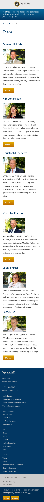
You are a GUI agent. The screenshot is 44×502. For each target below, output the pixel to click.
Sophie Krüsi (10, 267)
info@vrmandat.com (9, 391)
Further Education (9, 443)
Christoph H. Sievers (15, 153)
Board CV (6, 440)
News (4, 433)
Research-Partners (9, 471)
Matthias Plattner (13, 213)
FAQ (4, 450)
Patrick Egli (9, 311)
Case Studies (7, 446)
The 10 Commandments (11, 406)
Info (3, 430)
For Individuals (7, 396)
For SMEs (6, 418)
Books (4, 436)
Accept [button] (15, 498)
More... (8, 90)
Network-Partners (9, 468)
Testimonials (7, 425)
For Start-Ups (7, 415)
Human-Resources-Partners (12, 465)
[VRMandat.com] (22, 4)
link (29, 493)
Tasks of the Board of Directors (14, 403)
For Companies (8, 411)
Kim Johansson (12, 98)
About (4, 455)
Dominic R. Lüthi (12, 44)
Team (4, 458)
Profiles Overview (9, 421)
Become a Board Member (12, 399)
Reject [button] (6, 498)
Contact (5, 461)
